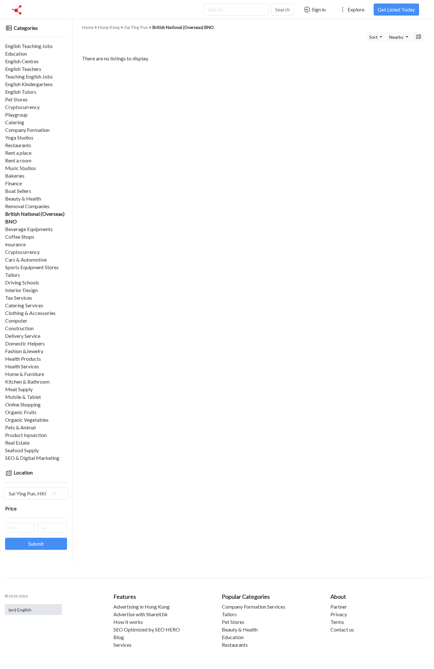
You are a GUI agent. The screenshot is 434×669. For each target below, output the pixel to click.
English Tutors (20, 92)
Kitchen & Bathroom (27, 382)
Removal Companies (27, 206)
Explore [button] (355, 9)
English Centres (22, 61)
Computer (16, 320)
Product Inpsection (26, 435)
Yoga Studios (19, 137)
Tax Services (18, 298)
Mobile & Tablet (23, 397)
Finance (13, 183)
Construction (19, 328)
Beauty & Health (23, 198)
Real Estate (17, 443)
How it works (128, 622)
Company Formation (27, 130)
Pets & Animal (20, 427)
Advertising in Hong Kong (141, 607)
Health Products (23, 359)
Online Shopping (23, 404)
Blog (118, 637)
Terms (337, 622)
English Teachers (23, 69)
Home (87, 27)
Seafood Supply (22, 450)
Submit (36, 544)
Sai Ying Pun (136, 27)
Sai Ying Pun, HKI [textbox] (27, 493)
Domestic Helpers (25, 343)
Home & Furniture (24, 374)
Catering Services (24, 305)
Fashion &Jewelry (24, 351)
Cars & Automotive (26, 259)
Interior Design (21, 290)
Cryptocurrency (22, 107)
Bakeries (14, 176)
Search (282, 9)
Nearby (396, 37)
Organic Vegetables (27, 420)
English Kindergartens (29, 84)
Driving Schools (22, 282)
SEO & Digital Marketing (32, 458)
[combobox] (36, 494)
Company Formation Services (253, 607)
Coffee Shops (19, 237)
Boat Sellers (18, 191)
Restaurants (18, 145)
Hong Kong (108, 27)
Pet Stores (16, 99)
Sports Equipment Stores (32, 267)
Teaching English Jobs (29, 76)
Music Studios (20, 168)
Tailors (12, 275)
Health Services (22, 366)
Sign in (318, 9)
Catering (14, 122)
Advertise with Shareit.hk (140, 614)
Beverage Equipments (29, 229)
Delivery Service (22, 336)
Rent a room (18, 160)
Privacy (338, 614)
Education (16, 54)
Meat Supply (19, 389)
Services (122, 645)
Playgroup (16, 115)
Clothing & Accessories (30, 313)
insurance (15, 244)
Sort (374, 37)
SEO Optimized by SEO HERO (146, 629)
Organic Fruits (21, 412)
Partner (338, 607)
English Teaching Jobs (29, 46)
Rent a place (18, 153)
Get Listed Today (396, 9)
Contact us (342, 629)
